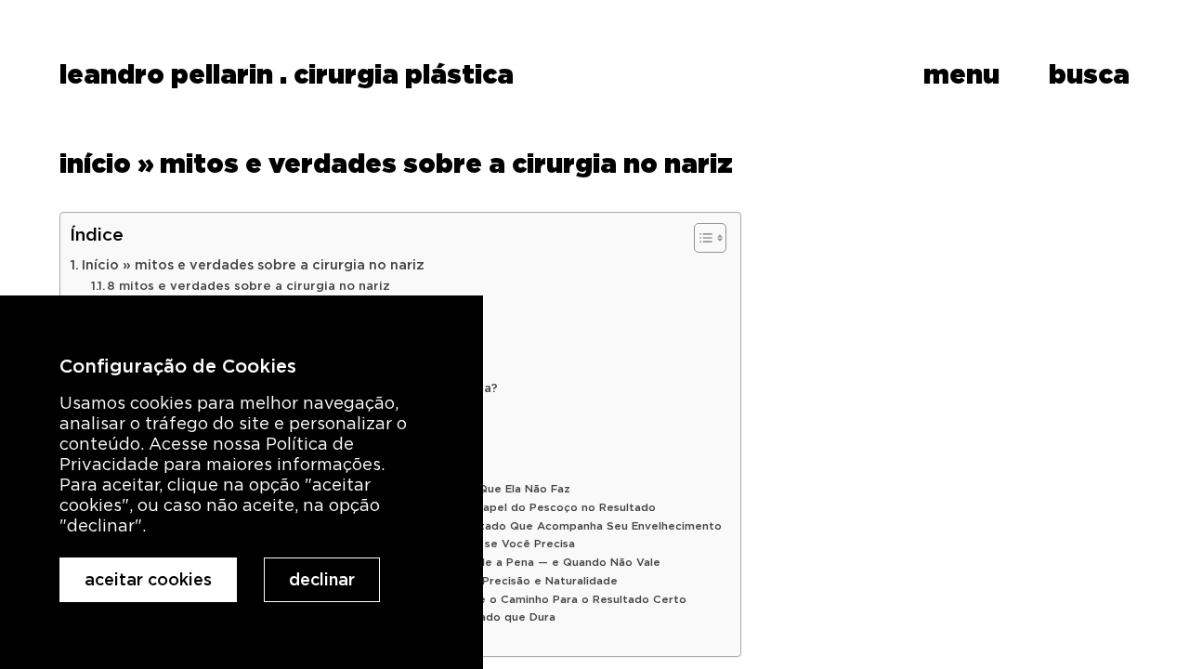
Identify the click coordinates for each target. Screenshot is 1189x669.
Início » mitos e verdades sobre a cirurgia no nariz (253, 264)
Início (95, 163)
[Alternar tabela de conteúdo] (701, 238)
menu (961, 74)
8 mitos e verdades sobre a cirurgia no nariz (248, 286)
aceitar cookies (148, 579)
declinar (322, 579)
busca (1089, 74)
